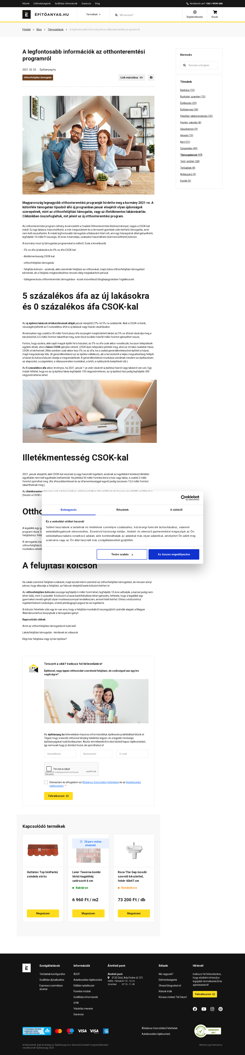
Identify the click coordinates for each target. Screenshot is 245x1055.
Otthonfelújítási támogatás (38, 77)
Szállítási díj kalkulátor (51, 979)
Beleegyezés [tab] (69, 509)
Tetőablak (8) (187, 167)
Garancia (86, 3)
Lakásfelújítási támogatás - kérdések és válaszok (50, 632)
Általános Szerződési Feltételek (160, 1028)
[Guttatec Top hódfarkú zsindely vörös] (43, 850)
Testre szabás (120, 554)
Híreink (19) (186, 135)
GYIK (76, 1002)
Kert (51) (185, 141)
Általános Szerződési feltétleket (100, 782)
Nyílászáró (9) (188, 174)
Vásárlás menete (83, 1008)
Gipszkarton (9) (189, 129)
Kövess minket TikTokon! (173, 997)
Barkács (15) (187, 90)
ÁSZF (77, 974)
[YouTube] (203, 1009)
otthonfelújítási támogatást (129, 269)
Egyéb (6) (185, 180)
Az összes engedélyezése (174, 554)
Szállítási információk (66, 3)
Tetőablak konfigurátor (52, 974)
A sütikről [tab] (176, 509)
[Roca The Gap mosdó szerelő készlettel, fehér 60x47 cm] (134, 850)
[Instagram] (212, 1009)
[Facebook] (151, 77)
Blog (97, 3)
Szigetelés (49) (188, 148)
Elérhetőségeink (42, 3)
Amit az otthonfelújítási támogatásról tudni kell (49, 626)
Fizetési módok (82, 991)
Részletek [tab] (122, 509)
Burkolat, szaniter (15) (192, 96)
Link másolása (129, 77)
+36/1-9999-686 (214, 3)
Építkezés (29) (188, 103)
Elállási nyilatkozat (84, 985)
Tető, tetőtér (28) (190, 161)
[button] (93, 14)
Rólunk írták (165, 991)
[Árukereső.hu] (207, 1030)
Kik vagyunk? (166, 974)
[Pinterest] (220, 1009)
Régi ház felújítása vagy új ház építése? (44, 638)
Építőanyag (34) (189, 109)
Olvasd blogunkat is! (170, 985)
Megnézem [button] (43, 913)
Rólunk (25, 3)
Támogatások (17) (191, 154)
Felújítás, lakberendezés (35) (196, 116)
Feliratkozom (203, 994)
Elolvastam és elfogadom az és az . (95, 784)
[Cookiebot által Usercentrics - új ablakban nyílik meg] (183, 498)
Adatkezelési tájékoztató (88, 979)
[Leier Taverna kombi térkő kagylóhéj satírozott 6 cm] (88, 850)
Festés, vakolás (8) (190, 122)
